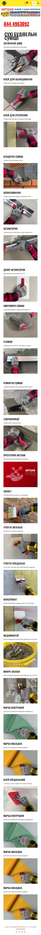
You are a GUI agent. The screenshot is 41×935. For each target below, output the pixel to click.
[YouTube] (19, 932)
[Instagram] (22, 932)
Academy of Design (18, 927)
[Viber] (25, 932)
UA (34, 3)
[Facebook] (16, 932)
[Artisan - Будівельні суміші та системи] (4, 3)
